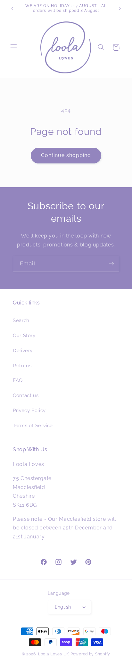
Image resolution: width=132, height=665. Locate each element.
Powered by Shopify (90, 654)
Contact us (25, 395)
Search (21, 320)
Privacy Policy (29, 410)
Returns (22, 365)
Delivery (23, 350)
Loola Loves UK (53, 654)
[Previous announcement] (12, 8)
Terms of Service (33, 425)
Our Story (24, 335)
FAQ (18, 380)
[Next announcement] (120, 8)
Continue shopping (66, 155)
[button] (13, 47)
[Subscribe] (111, 263)
